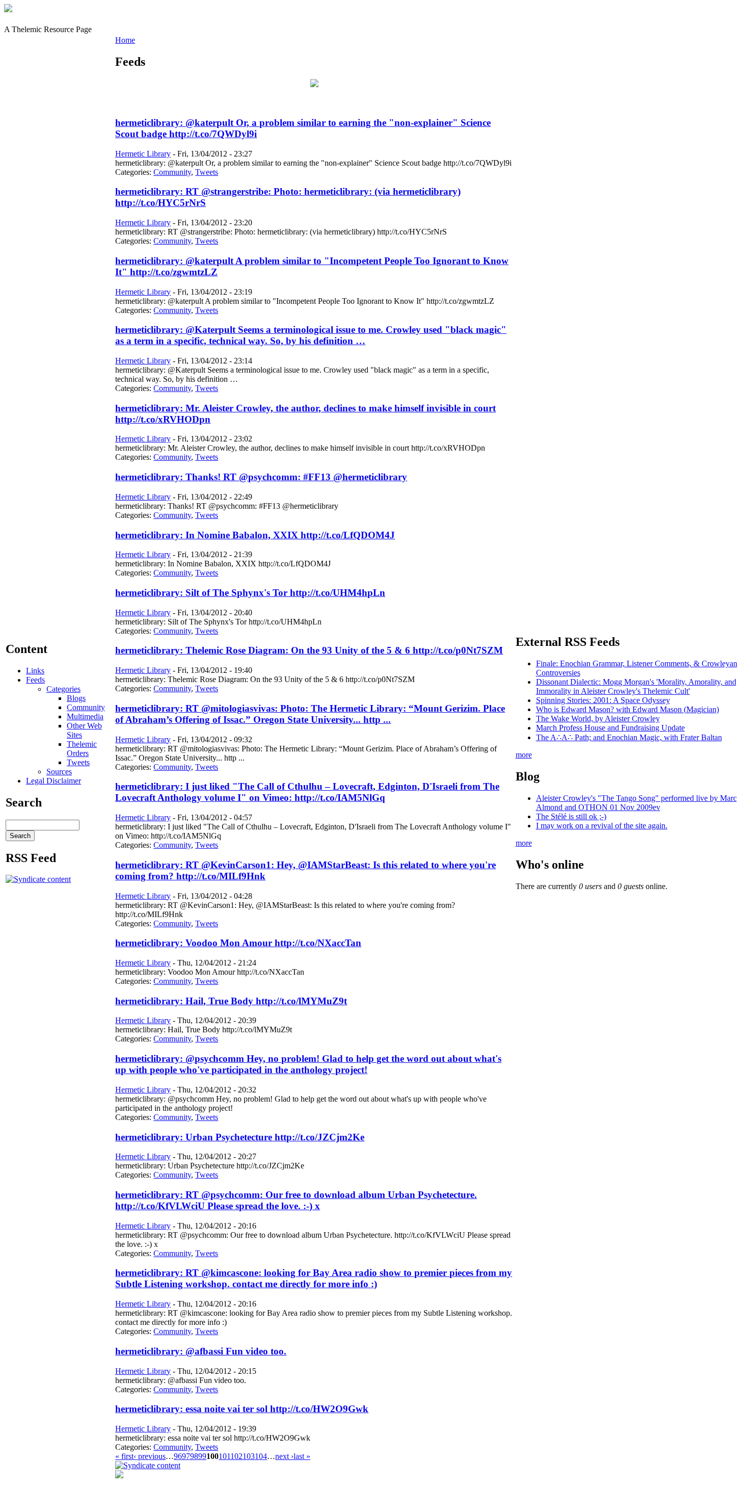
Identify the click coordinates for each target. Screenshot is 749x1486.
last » (301, 1456)
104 (261, 1456)
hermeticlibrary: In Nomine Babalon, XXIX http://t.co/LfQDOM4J (255, 535)
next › (284, 1456)
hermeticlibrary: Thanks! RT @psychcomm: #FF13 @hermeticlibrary (261, 477)
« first (124, 1456)
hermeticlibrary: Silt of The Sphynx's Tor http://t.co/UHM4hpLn (250, 592)
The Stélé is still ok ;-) (571, 816)
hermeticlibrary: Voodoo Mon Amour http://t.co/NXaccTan (238, 942)
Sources (59, 771)
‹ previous (149, 1456)
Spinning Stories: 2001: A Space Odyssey (603, 700)
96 (178, 1456)
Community (86, 707)
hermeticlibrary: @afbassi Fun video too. (200, 1351)
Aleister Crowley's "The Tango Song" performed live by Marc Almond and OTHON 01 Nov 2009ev (636, 803)
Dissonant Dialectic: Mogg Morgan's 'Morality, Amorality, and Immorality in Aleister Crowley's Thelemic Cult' (636, 686)
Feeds (35, 679)
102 (236, 1456)
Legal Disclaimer (53, 780)
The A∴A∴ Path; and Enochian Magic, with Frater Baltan (629, 737)
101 (224, 1456)
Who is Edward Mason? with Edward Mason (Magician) (627, 709)
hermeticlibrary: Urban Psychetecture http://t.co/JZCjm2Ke (239, 1137)
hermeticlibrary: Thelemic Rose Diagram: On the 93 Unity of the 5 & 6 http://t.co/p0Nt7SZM (309, 650)
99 (202, 1456)
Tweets (78, 762)
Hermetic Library (143, 153)
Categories (63, 689)
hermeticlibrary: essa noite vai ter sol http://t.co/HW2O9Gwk (241, 1408)
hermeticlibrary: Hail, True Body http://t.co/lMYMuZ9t (231, 1001)
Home (125, 40)
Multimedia (85, 716)
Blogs (76, 698)
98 (194, 1456)
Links (35, 670)
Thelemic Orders (82, 749)
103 (249, 1456)
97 (186, 1456)
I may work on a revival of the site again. (601, 825)
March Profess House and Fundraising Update (610, 727)
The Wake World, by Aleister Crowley (598, 718)
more (524, 754)
